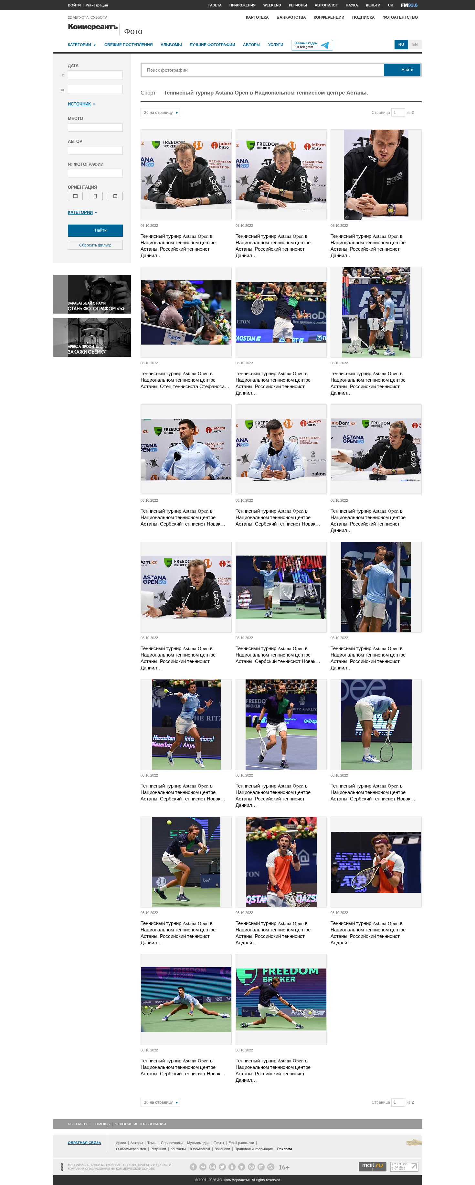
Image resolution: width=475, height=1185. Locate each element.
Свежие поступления (128, 45)
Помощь (101, 1124)
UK (390, 5)
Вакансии (222, 1149)
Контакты (77, 1124)
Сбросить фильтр (95, 245)
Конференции (329, 17)
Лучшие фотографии (212, 45)
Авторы (251, 45)
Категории (79, 45)
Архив (121, 1143)
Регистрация (97, 5)
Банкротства (291, 17)
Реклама (284, 1149)
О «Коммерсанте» (131, 1149)
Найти (100, 230)
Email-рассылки (241, 1143)
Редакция (158, 1149)
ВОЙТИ (74, 5)
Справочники (172, 1143)
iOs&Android (200, 1149)
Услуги (275, 45)
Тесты (219, 1143)
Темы (151, 1143)
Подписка (363, 17)
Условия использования (140, 1124)
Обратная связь (84, 1143)
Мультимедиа (198, 1143)
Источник (79, 104)
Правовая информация (254, 1149)
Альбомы (171, 45)
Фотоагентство (400, 17)
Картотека (257, 17)
